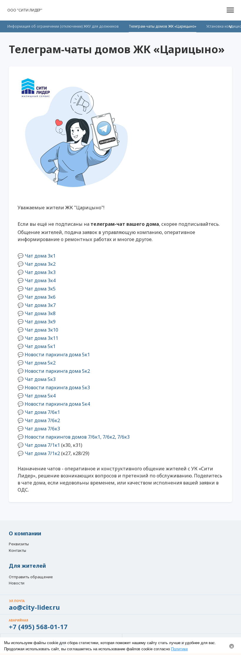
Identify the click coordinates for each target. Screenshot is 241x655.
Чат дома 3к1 (40, 256)
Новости (16, 583)
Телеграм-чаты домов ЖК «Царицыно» (162, 26)
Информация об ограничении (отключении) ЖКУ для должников (63, 26)
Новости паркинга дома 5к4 (57, 404)
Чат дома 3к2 (40, 264)
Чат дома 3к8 (40, 313)
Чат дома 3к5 (40, 288)
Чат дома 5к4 (40, 395)
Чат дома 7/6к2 (42, 420)
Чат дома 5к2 (40, 363)
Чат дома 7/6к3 (42, 428)
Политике (179, 649)
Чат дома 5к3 (40, 379)
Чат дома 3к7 (40, 305)
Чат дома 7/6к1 (42, 412)
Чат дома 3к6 (40, 297)
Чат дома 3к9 (40, 321)
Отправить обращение (31, 576)
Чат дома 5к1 (40, 346)
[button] (230, 10)
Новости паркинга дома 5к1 (57, 354)
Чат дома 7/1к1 (42, 445)
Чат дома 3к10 (41, 330)
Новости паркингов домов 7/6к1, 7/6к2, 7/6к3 (77, 437)
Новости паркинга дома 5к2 (57, 371)
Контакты (17, 550)
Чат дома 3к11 (41, 338)
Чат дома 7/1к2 (42, 453)
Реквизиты (19, 544)
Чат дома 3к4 (40, 280)
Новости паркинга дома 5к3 (57, 387)
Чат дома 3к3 (40, 272)
